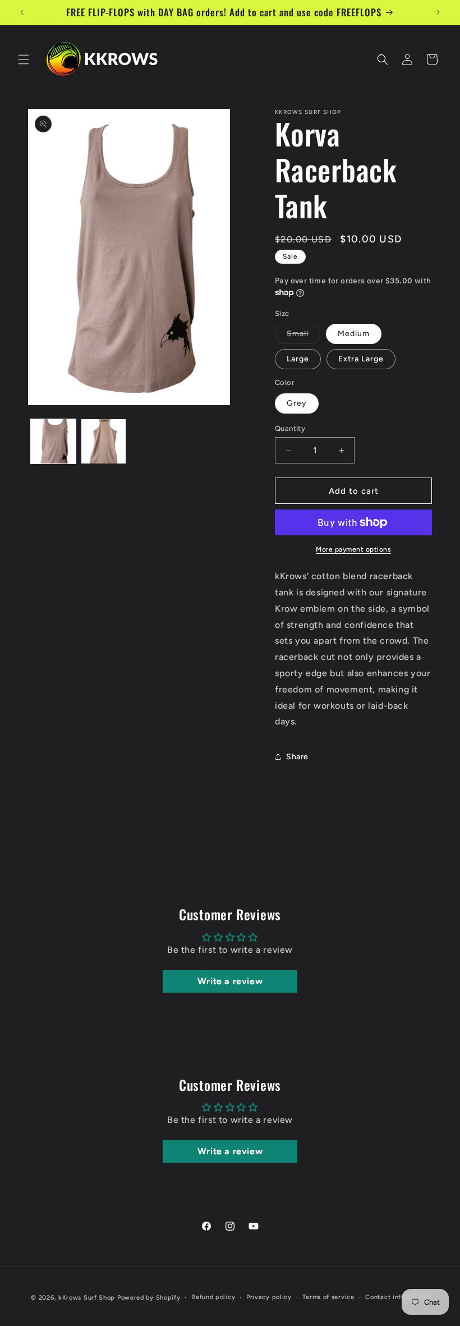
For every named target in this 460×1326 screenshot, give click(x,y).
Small (303, 336)
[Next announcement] (438, 12)
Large (298, 359)
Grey (297, 403)
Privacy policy (269, 1297)
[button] (23, 59)
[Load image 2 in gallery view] (103, 441)
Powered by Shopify (149, 1297)
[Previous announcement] (22, 12)
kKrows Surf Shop (86, 1297)
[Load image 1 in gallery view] (53, 441)
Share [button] (297, 756)
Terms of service (328, 1297)
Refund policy (213, 1297)
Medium (354, 333)
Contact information (397, 1297)
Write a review (230, 981)
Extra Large (361, 359)
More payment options (353, 549)
